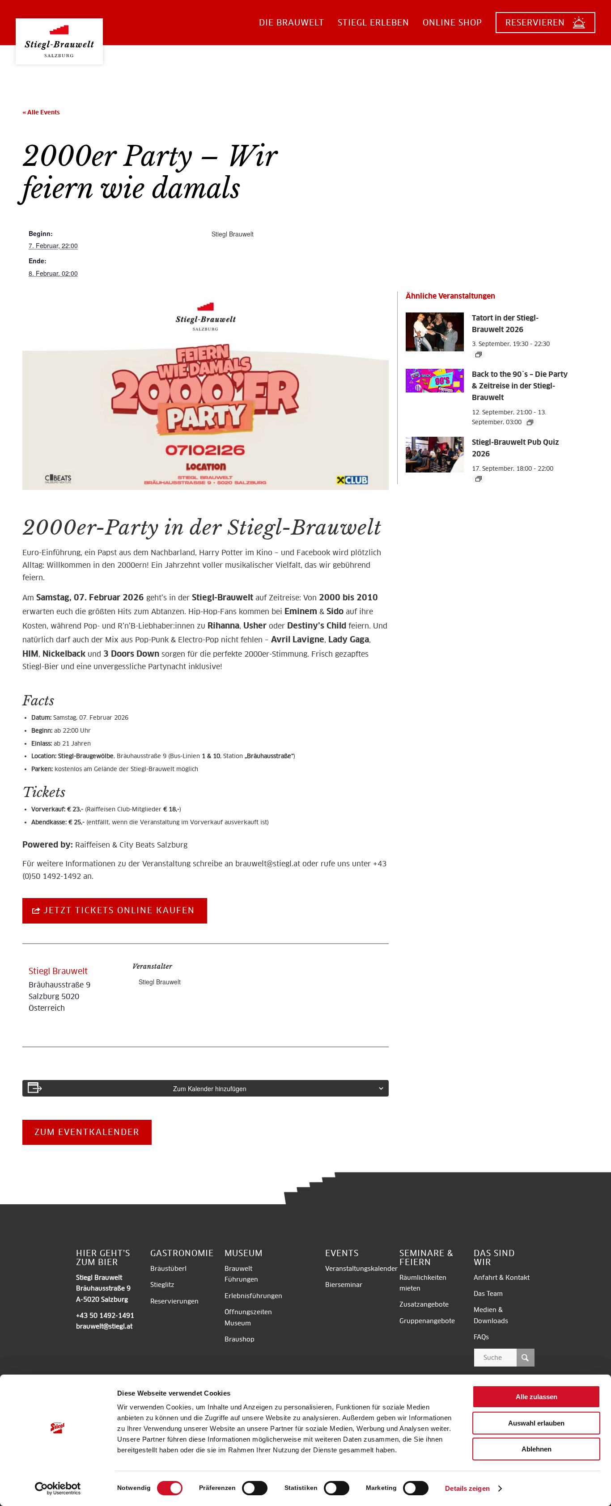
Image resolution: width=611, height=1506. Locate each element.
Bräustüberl (168, 1269)
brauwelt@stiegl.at (267, 864)
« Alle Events (40, 112)
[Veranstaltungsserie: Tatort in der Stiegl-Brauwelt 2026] (478, 354)
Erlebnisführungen (253, 1296)
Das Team (488, 1294)
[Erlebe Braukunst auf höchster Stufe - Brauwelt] (59, 34)
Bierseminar (343, 1285)
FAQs (481, 1337)
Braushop (240, 1339)
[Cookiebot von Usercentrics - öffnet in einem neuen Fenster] (58, 1488)
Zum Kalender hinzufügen (209, 1088)
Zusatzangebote (424, 1304)
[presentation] (435, 349)
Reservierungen (174, 1301)
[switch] (254, 1488)
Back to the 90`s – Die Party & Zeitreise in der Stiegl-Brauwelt (520, 386)
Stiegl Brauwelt (233, 233)
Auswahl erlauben (536, 1423)
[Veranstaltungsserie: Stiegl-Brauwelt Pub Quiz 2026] (478, 478)
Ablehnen (537, 1449)
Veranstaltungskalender (361, 1269)
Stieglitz (162, 1285)
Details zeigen (467, 1488)
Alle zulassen (536, 1397)
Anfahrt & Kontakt (502, 1278)
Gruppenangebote (427, 1321)
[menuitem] (291, 22)
